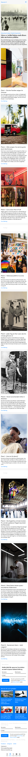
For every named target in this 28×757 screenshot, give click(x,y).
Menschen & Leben (6, 33)
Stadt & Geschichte (16, 33)
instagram (9, 743)
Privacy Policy (23, 680)
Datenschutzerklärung (6, 750)
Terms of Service (16, 682)
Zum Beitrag (4, 101)
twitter (14, 743)
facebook (3, 743)
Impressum (4, 746)
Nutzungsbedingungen (6, 748)
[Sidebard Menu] (19, 754)
